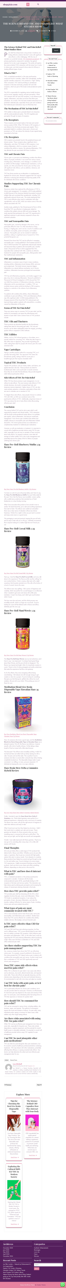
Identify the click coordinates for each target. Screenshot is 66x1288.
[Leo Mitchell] (8, 1067)
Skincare (36, 1256)
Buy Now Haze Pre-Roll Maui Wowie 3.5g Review (19, 655)
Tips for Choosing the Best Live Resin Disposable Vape (14, 1106)
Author (6, 1060)
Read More (14, 1157)
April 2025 (6, 1254)
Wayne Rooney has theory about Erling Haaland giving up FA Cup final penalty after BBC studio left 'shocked (17, 1276)
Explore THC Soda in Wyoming (12, 1268)
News (35, 1254)
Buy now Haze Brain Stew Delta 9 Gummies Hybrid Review (21, 813)
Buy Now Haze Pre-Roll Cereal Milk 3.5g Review (18, 573)
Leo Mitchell (31, 31)
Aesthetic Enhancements (41, 1248)
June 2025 (6, 1250)
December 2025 (8, 1248)
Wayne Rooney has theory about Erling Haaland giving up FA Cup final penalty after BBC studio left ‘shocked (52, 102)
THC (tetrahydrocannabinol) (31, 59)
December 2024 (8, 1256)
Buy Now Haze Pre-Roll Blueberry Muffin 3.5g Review (20, 489)
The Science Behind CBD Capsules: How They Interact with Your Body (32, 1106)
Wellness (13, 17)
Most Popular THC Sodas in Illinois (13, 1272)
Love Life (36, 1252)
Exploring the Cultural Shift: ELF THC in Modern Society (14, 1171)
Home (5, 17)
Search (53, 46)
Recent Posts (13, 1060)
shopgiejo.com (10, 4)
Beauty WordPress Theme (33, 1285)
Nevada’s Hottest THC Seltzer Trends (52, 83)
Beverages (37, 1250)
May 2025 (6, 1252)
